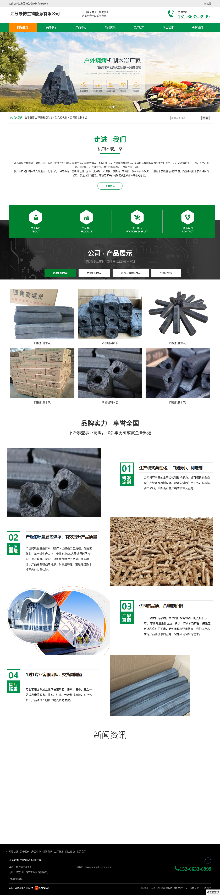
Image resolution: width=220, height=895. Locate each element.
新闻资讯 (110, 27)
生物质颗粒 (31, 117)
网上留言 (168, 27)
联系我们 (197, 27)
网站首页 (22, 27)
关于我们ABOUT (36, 229)
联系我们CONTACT (188, 229)
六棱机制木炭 (64, 117)
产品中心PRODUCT (86, 229)
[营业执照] (41, 887)
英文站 (207, 3)
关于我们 (51, 27)
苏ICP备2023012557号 (21, 887)
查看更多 (110, 186)
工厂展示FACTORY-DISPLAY (137, 229)
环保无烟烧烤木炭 (47, 117)
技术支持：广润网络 (200, 887)
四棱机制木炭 (80, 117)
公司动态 (22, 769)
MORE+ (198, 769)
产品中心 (80, 27)
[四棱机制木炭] (42, 313)
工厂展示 (139, 27)
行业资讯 (43, 769)
